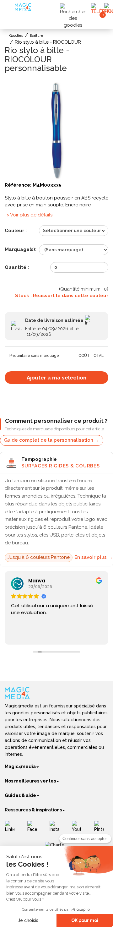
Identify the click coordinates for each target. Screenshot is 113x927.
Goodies (16, 36)
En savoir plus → (93, 557)
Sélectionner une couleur (72, 230)
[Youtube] (79, 829)
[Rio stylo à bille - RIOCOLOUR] (56, 129)
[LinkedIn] (12, 829)
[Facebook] (34, 829)
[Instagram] (56, 829)
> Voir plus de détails (29, 215)
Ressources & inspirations (33, 809)
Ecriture (36, 36)
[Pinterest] (101, 829)
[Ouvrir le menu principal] (10, 9)
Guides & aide (20, 795)
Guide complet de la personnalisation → (51, 440)
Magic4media (20, 766)
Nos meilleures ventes (30, 780)
